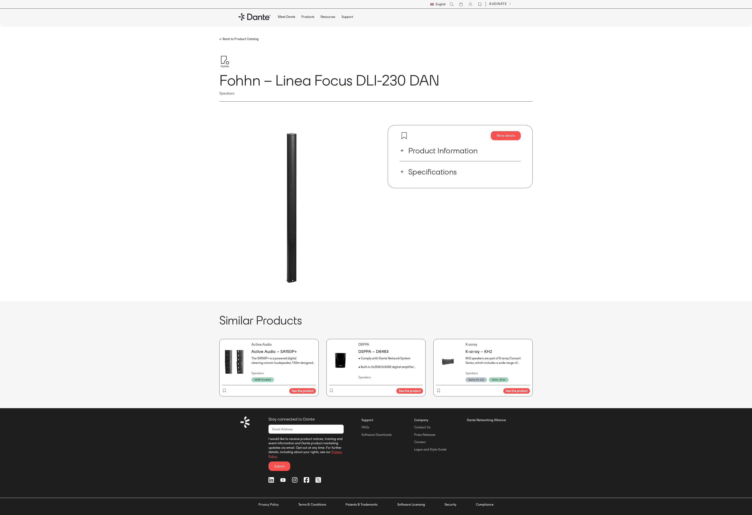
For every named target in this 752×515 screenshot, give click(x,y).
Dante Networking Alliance (486, 420)
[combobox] (438, 4)
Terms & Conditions (312, 504)
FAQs (365, 427)
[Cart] (461, 4)
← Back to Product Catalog (239, 39)
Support (367, 420)
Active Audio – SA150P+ (274, 351)
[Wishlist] (479, 4)
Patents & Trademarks (362, 504)
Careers (420, 442)
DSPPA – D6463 (373, 351)
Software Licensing (411, 504)
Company (421, 420)
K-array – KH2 (478, 351)
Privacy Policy (268, 504)
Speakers (226, 93)
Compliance (485, 504)
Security (450, 504)
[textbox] (438, 4)
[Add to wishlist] (404, 135)
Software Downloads (377, 435)
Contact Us (422, 427)
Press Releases (424, 435)
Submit (279, 466)
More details (506, 135)
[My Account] (470, 4)
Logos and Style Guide (430, 449)
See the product (303, 391)
